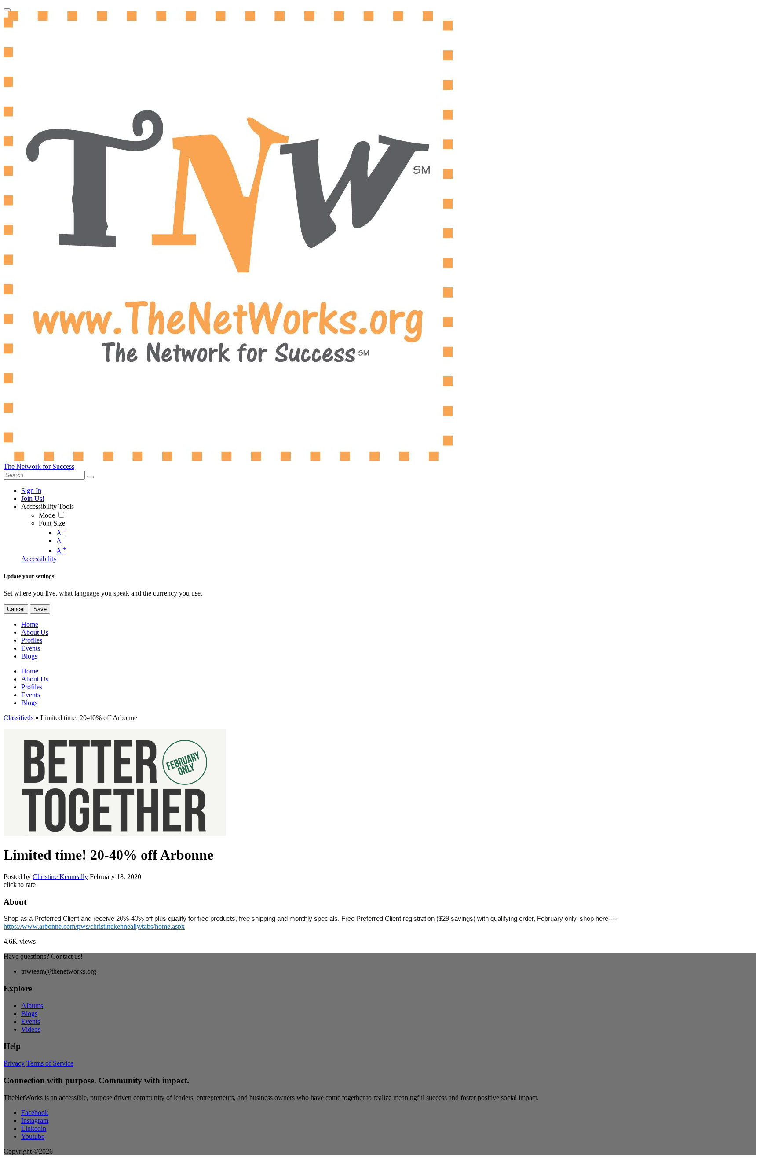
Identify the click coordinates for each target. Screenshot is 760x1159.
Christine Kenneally (60, 876)
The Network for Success (39, 466)
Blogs (29, 1013)
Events (30, 1021)
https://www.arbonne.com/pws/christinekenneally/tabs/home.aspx (94, 926)
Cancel (16, 609)
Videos (30, 1029)
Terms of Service (49, 1063)
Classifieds (18, 717)
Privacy (14, 1063)
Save (40, 609)
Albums (32, 1005)
